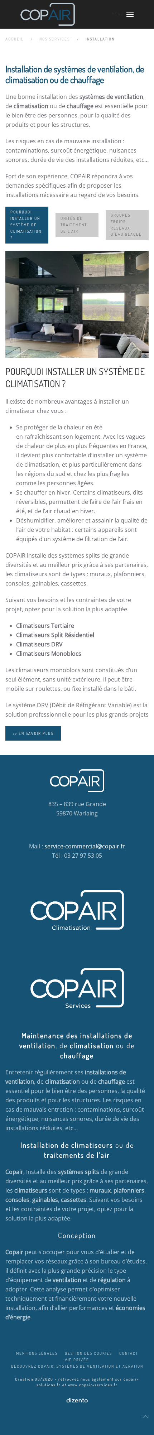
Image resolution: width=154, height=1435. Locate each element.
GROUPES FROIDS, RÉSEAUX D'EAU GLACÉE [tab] (126, 225)
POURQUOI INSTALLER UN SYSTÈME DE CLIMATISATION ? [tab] (26, 225)
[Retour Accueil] (47, 14)
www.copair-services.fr (93, 1384)
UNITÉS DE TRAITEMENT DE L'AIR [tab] (74, 225)
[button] (123, 14)
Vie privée (77, 1359)
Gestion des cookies (88, 1353)
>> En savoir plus (33, 733)
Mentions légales (37, 1353)
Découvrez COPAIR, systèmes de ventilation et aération (77, 1366)
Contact (128, 1353)
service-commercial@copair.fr (84, 846)
